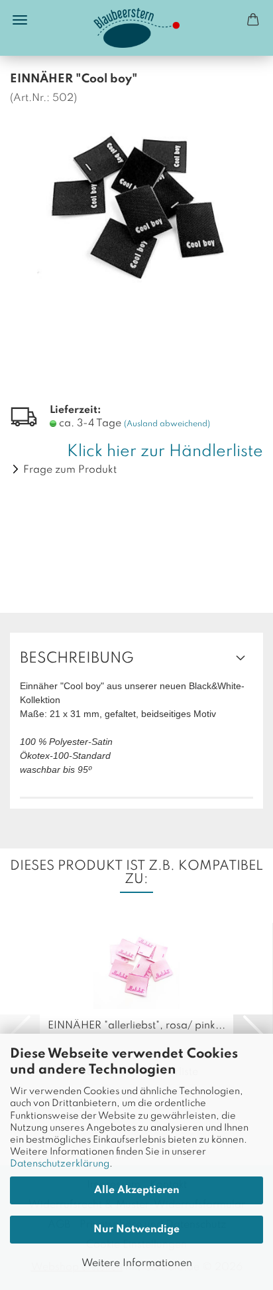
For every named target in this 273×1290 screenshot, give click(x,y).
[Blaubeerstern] (136, 28)
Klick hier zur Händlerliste (165, 451)
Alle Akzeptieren (137, 1190)
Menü (20, 20)
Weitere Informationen (137, 1263)
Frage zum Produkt (70, 470)
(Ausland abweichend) (167, 424)
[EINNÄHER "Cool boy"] (136, 204)
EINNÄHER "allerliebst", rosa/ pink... (136, 1025)
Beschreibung (77, 658)
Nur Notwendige (136, 1229)
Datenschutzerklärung (59, 1164)
